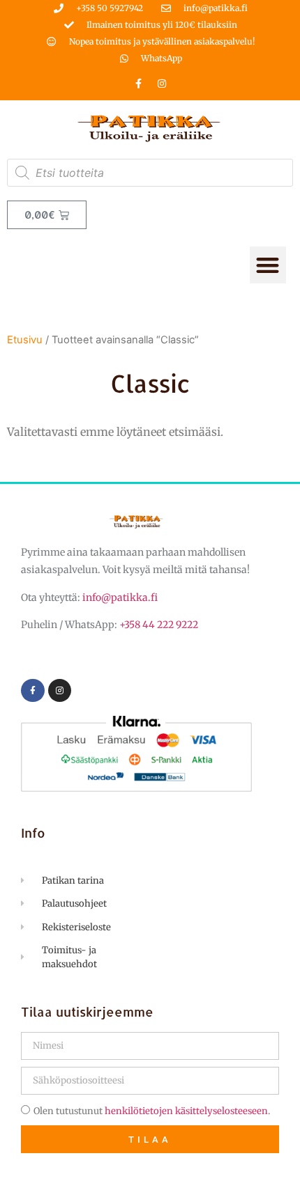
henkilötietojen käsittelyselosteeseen (186, 1111)
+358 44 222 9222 (158, 624)
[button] (268, 265)
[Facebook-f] (139, 83)
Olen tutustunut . (151, 1111)
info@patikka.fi (120, 597)
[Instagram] (162, 83)
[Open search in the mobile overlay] (150, 173)
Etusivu (25, 340)
